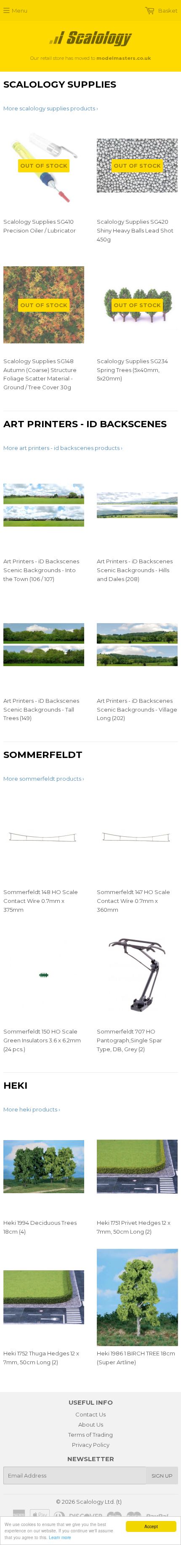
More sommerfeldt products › (43, 778)
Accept (151, 1526)
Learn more (60, 1537)
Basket (167, 10)
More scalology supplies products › (50, 108)
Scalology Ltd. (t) (99, 1501)
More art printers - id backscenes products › (62, 447)
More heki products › (31, 1109)
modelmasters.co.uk (123, 58)
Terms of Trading (90, 1434)
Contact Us (90, 1414)
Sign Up (162, 1476)
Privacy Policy (90, 1444)
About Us (90, 1424)
